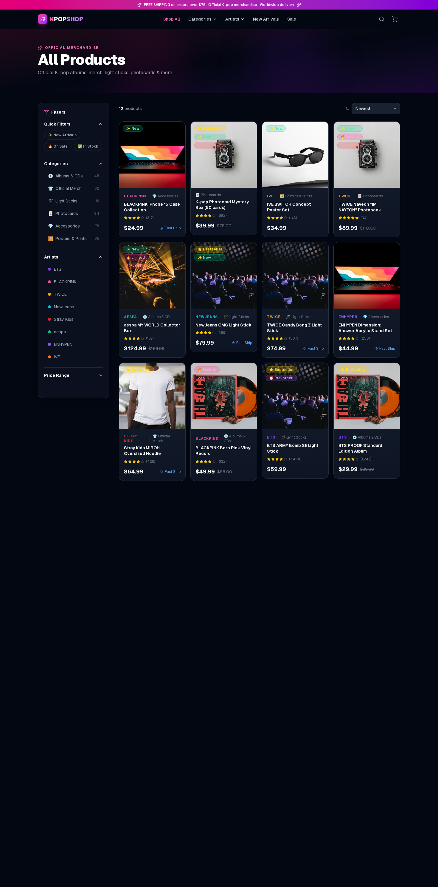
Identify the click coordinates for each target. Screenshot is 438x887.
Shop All (171, 19)
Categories (200, 19)
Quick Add (155, 181)
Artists (232, 19)
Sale (291, 19)
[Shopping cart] (394, 19)
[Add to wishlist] (177, 130)
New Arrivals (266, 19)
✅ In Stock (88, 146)
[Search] (381, 19)
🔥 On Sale (58, 146)
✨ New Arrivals (62, 135)
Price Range (56, 375)
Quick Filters (57, 124)
